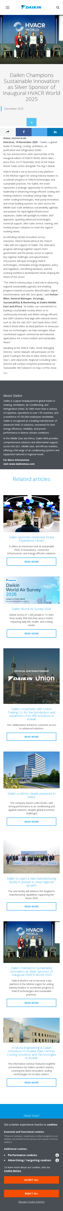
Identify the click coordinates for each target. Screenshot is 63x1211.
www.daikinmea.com (22, 463)
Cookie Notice (12, 1170)
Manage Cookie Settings (31, 1201)
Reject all (31, 1193)
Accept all (31, 1179)
